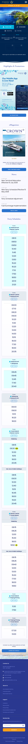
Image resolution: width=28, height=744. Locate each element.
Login (18, 5)
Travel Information (7, 691)
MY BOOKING (22, 27)
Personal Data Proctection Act (9, 710)
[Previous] (1, 90)
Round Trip (9, 30)
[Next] (26, 90)
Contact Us (5, 703)
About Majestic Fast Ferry (8, 689)
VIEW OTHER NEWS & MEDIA (14, 169)
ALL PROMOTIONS (14, 115)
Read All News (14, 210)
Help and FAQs (6, 705)
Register (11, 5)
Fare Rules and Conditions (8, 712)
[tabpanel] (14, 16)
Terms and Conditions (10, 741)
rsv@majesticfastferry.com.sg (10, 680)
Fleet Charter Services (7, 693)
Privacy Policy (6, 707)
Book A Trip (8, 27)
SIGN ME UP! (14, 729)
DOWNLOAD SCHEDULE (14, 650)
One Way (19, 30)
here (24, 655)
